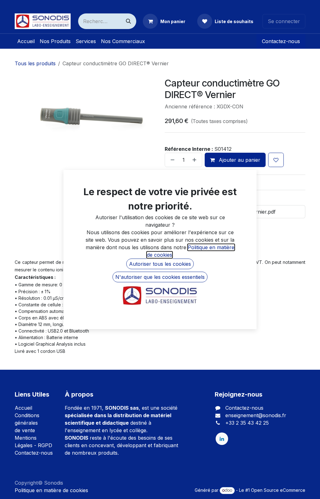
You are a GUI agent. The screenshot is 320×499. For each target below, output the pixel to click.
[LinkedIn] (222, 438)
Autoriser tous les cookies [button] (160, 264)
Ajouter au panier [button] (238, 160)
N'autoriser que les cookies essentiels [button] (160, 277)
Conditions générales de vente (27, 422)
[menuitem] (26, 41)
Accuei (23, 408)
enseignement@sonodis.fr (255, 415)
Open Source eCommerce (278, 490)
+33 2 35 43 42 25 (247, 423)
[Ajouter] (195, 160)
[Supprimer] (171, 160)
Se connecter (284, 21)
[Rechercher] (128, 21)
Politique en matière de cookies (51, 490)
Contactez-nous (281, 41)
